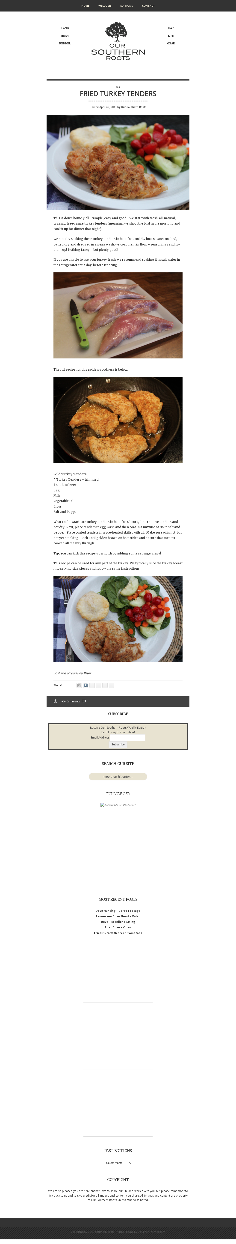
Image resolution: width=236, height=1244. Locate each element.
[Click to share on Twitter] (111, 685)
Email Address (100, 737)
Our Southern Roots (133, 107)
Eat (171, 28)
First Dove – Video (118, 927)
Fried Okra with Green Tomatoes (118, 933)
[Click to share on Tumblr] (85, 685)
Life (171, 36)
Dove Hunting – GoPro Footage (118, 911)
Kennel (65, 43)
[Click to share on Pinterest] (92, 685)
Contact (148, 5)
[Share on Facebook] (98, 685)
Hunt (65, 36)
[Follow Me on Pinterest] (118, 805)
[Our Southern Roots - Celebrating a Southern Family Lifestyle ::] (118, 65)
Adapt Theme (125, 1231)
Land (65, 28)
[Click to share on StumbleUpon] (105, 685)
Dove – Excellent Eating (118, 922)
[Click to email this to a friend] (79, 685)
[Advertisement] (118, 973)
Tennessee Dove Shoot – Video (118, 916)
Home (85, 5)
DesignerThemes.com (151, 1231)
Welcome (104, 5)
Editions (126, 5)
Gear (171, 43)
